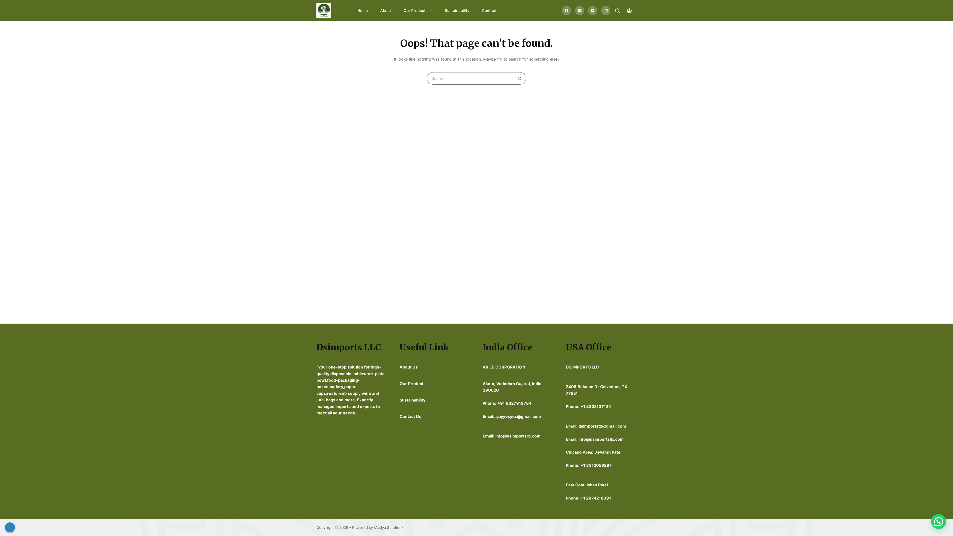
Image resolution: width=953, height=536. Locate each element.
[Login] (629, 10)
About (385, 10)
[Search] (617, 10)
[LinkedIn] (606, 10)
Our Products (416, 10)
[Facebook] (566, 10)
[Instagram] (579, 10)
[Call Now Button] (10, 527)
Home (362, 10)
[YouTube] (592, 10)
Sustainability (457, 10)
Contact (489, 10)
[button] (938, 521)
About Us (409, 367)
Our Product (411, 383)
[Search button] (520, 78)
